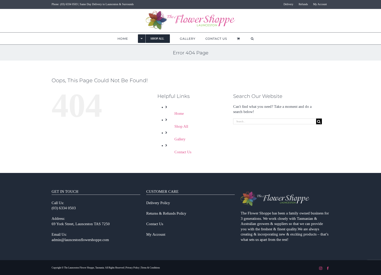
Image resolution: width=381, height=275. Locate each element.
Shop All (181, 126)
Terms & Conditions (150, 267)
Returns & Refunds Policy (166, 213)
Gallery (180, 139)
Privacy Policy (132, 267)
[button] (252, 38)
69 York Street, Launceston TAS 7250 (81, 224)
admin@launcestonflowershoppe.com (80, 240)
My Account (155, 234)
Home (179, 113)
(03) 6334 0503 (69, 4)
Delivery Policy (158, 203)
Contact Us (182, 152)
